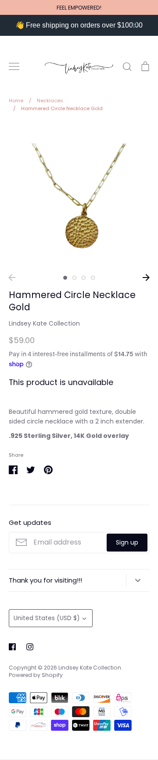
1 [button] (65, 278)
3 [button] (84, 278)
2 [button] (74, 278)
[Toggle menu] (14, 66)
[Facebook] (12, 647)
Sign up (127, 542)
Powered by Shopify (36, 675)
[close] (134, 24)
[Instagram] (30, 647)
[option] (79, 196)
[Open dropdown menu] (137, 580)
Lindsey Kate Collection (44, 323)
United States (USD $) (47, 618)
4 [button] (93, 278)
